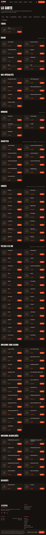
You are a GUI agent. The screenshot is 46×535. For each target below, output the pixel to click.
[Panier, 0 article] (36, 2)
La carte (25, 518)
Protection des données (28, 527)
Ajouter (19, 194)
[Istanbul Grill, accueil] (3, 2)
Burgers (19, 16)
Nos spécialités (13, 16)
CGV (25, 528)
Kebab (7, 16)
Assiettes (25, 16)
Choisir (19, 31)
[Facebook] (5, 513)
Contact (25, 524)
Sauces (30, 16)
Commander (26, 519)
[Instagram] (2, 513)
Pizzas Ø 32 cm (37, 16)
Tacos (3, 16)
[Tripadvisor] (7, 513)
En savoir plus (21, 533)
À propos (26, 521)
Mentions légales (27, 525)
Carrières (26, 522)
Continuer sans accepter (32, 532)
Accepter (41, 532)
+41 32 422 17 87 (27, 509)
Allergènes (5, 20)
